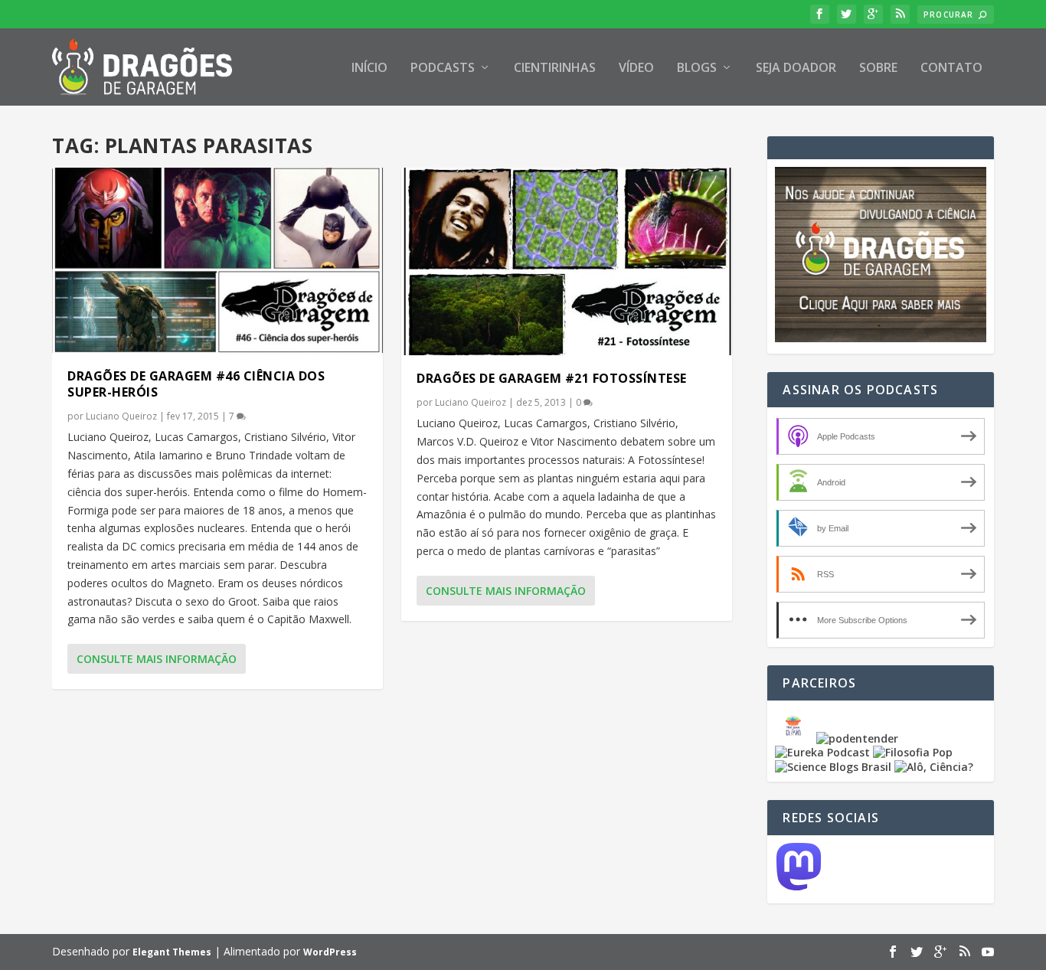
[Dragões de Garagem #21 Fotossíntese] (566, 261)
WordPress (330, 952)
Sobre (878, 68)
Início (369, 68)
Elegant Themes (171, 952)
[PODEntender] (857, 738)
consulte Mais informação (157, 659)
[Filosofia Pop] (913, 752)
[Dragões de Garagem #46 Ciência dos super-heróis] (217, 260)
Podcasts (442, 68)
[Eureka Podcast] (822, 752)
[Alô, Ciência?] (933, 766)
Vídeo (636, 68)
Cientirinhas (555, 68)
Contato (951, 68)
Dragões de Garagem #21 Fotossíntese (552, 378)
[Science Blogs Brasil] (833, 766)
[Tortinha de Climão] (795, 738)
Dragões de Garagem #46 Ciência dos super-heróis (196, 383)
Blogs (697, 68)
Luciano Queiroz (121, 416)
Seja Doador (796, 68)
